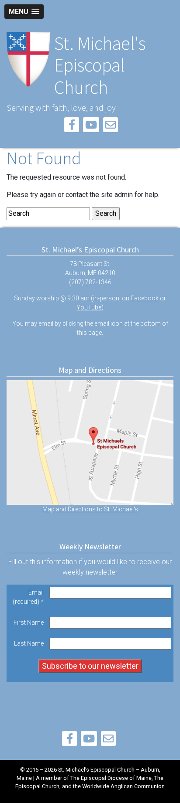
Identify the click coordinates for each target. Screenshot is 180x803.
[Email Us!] (110, 126)
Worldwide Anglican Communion (123, 786)
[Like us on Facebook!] (71, 126)
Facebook (145, 298)
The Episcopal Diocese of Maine (111, 778)
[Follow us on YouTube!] (91, 126)
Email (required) (28, 597)
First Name (29, 622)
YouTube (88, 307)
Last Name (29, 643)
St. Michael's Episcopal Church (99, 65)
